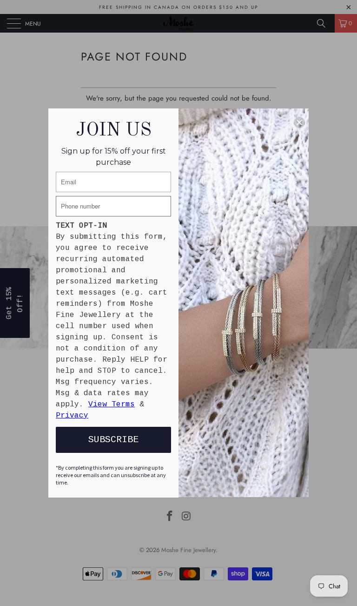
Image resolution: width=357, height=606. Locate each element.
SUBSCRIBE (113, 439)
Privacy (72, 415)
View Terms (111, 404)
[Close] (299, 122)
